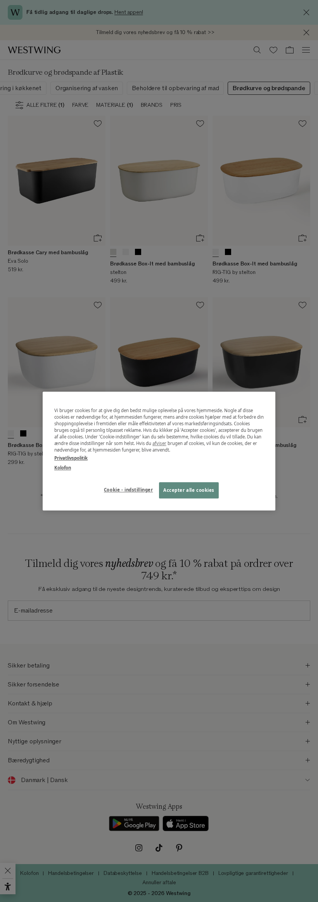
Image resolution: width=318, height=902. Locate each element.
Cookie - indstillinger (128, 490)
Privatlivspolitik (71, 458)
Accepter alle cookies (188, 490)
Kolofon (62, 468)
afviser (159, 443)
